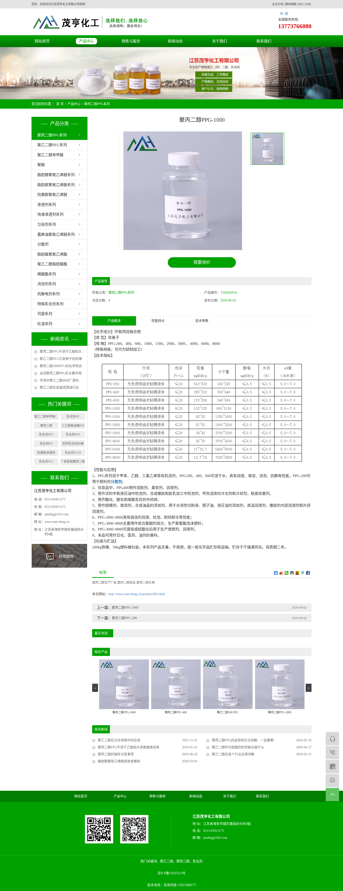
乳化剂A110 (73, 452)
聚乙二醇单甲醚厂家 (46, 416)
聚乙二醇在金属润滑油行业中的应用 (62, 387)
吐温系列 (44, 324)
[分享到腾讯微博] (303, 573)
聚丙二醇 (46, 425)
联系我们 (263, 41)
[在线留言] (332, 780)
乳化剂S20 (73, 434)
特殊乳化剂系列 (50, 304)
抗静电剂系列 (48, 294)
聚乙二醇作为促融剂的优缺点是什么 (238, 747)
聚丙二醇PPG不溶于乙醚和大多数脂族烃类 (62, 351)
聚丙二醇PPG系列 (97, 104)
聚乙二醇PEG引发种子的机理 (61, 359)
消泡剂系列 (46, 284)
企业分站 (277, 4)
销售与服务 (131, 41)
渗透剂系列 (46, 205)
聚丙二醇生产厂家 (104, 582)
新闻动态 (175, 41)
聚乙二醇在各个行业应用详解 (233, 754)
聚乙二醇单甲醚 (50, 155)
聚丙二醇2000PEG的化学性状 (61, 366)
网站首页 (42, 41)
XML (308, 4)
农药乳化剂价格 (73, 443)
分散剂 (43, 244)
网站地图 (290, 4)
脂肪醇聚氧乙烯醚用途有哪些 (119, 761)
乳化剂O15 (46, 461)
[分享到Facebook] (308, 573)
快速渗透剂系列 (50, 214)
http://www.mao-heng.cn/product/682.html (136, 594)
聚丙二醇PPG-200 (124, 618)
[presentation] (95, 688)
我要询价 (201, 262)
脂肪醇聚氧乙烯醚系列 (56, 175)
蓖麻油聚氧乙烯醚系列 (56, 234)
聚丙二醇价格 (145, 582)
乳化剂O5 (46, 443)
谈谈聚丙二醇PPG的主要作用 (61, 373)
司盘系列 (44, 314)
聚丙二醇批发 (126, 582)
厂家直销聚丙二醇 (73, 461)
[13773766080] (332, 752)
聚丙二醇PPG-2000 (125, 607)
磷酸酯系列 (46, 274)
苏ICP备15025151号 (172, 873)
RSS (300, 4)
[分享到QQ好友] (292, 573)
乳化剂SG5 (46, 434)
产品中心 (86, 41)
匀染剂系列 (46, 224)
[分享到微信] (287, 573)
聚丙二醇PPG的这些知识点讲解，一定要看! (243, 740)
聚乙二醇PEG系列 (52, 145)
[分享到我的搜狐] (297, 573)
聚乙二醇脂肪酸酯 (52, 264)
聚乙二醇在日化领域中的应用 (119, 740)
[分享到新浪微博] (281, 573)
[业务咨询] (332, 738)
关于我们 (219, 41)
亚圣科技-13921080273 (180, 885)
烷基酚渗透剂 (46, 452)
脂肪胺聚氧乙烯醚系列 (56, 185)
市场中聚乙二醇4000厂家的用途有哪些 (62, 380)
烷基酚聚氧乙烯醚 (52, 195)
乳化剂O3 (72, 416)
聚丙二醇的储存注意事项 (116, 754)
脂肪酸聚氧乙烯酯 (52, 254)
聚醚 (41, 165)
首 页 (60, 104)
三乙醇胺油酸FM (73, 425)
